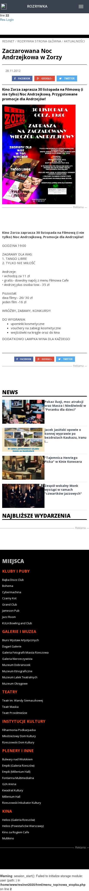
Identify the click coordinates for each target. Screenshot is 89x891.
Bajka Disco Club (13, 580)
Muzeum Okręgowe (15, 683)
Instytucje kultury (23, 721)
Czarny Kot (9, 598)
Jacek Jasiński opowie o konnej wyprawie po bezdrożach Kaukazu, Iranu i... (65, 435)
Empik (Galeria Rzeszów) (18, 765)
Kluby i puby (16, 571)
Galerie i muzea (19, 631)
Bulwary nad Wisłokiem (17, 759)
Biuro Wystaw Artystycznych (20, 640)
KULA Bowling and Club (17, 623)
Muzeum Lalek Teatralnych (19, 677)
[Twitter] (67, 78)
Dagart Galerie (11, 646)
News (10, 392)
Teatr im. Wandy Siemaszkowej (22, 700)
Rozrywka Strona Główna (39, 41)
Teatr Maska (10, 707)
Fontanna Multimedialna (18, 778)
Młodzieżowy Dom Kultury (19, 736)
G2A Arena (9, 784)
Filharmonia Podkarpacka (19, 730)
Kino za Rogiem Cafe (15, 832)
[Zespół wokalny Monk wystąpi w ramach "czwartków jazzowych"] (23, 496)
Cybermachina (11, 592)
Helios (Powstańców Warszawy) (23, 826)
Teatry (9, 691)
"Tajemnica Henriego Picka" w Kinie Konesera (63, 460)
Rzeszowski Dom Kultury (18, 742)
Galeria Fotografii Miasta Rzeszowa (25, 652)
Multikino (8, 838)
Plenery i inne (18, 750)
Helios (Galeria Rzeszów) (18, 820)
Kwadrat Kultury (12, 790)
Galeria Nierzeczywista (17, 659)
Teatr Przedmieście (14, 713)
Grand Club (9, 604)
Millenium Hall (11, 797)
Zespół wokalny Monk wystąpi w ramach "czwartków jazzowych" (63, 490)
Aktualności (74, 41)
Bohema (7, 586)
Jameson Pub (10, 611)
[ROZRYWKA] (4, 6)
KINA (7, 811)
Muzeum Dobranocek (16, 665)
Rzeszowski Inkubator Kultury (21, 803)
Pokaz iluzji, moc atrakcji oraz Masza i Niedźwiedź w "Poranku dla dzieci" (65, 406)
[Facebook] (22, 78)
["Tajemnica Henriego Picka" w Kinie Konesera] (23, 468)
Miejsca (13, 561)
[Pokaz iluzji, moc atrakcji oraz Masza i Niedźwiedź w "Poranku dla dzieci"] (23, 412)
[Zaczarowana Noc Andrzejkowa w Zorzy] (44, 154)
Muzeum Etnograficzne (17, 671)
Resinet (8, 41)
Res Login (7, 19)
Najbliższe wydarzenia (36, 515)
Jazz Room (9, 617)
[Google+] (44, 78)
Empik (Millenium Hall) (16, 772)
